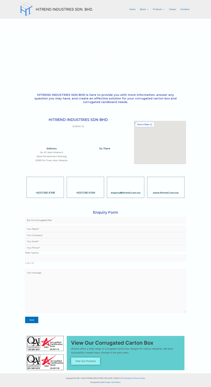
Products (157, 9)
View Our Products (85, 361)
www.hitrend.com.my (166, 192)
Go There (104, 148)
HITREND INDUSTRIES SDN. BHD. (64, 9)
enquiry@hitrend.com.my (126, 192)
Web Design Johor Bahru (110, 382)
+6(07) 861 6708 (45, 192)
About (143, 9)
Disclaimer (128, 378)
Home (132, 9)
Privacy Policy (139, 378)
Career (172, 9)
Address (52, 148)
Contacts (184, 9)
